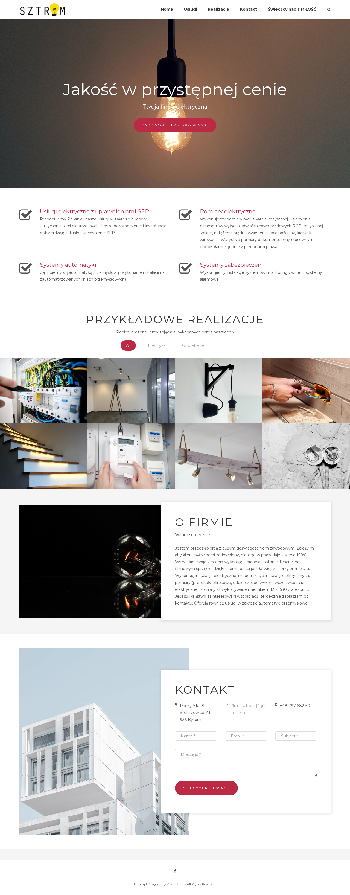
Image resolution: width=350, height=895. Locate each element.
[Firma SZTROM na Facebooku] (175, 870)
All (128, 345)
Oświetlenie (193, 345)
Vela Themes (176, 884)
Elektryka (157, 345)
